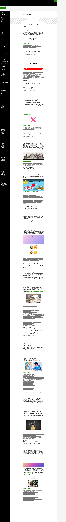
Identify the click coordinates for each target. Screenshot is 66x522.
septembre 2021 (3, 148)
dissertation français (26, 316)
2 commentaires (31, 268)
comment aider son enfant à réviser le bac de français (30, 492)
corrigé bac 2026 (25, 47)
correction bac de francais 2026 (36, 46)
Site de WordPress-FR (3, 48)
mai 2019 (2, 170)
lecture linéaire (26, 167)
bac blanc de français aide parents (37, 490)
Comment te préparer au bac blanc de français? (32, 393)
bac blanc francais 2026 (26, 436)
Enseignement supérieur (4, 22)
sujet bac (24, 75)
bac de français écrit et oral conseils (28, 491)
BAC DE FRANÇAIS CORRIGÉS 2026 (33, 25)
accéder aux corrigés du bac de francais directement (33, 68)
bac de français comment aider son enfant (29, 375)
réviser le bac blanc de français (37, 437)
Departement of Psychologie (4, 82)
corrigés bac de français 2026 (37, 74)
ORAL (2, 34)
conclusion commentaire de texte (28, 380)
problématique (32, 260)
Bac (25, 49)
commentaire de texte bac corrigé (28, 379)
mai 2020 (2, 162)
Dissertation (26, 205)
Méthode (30, 167)
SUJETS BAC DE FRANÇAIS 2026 (31, 52)
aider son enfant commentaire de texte (28, 374)
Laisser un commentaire (31, 27)
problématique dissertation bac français (29, 325)
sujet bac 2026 (29, 75)
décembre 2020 (3, 157)
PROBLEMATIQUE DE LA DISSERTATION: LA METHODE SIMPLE (33, 208)
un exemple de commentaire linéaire (31, 191)
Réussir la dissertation (27, 114)
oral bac (24, 203)
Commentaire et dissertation (6, 1)
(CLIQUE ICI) (33, 239)
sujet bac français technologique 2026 (35, 76)
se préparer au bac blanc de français (28, 438)
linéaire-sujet (39, 202)
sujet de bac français (26, 78)
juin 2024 (2, 133)
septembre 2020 (3, 160)
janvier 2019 (2, 171)
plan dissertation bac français (27, 324)
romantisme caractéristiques (37, 163)
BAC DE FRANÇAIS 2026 (29, 45)
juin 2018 (2, 177)
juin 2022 (2, 142)
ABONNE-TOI (3, 7)
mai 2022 (2, 143)
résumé (2, 36)
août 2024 (2, 131)
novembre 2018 (3, 173)
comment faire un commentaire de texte (28, 376)
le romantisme (25, 163)
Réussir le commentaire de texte (29, 113)
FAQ (1, 5)
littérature (2, 104)
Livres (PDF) (2, 29)
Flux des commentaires (4, 47)
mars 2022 (2, 144)
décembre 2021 (3, 145)
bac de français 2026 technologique (38, 72)
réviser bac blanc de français (27, 437)
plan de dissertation (26, 260)
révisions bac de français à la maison (28, 500)
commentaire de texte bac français (28, 127)
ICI (39, 191)
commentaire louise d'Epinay (27, 46)
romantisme (30, 163)
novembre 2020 (3, 158)
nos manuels (26, 475)
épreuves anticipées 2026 (32, 47)
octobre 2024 (3, 129)
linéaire (35, 202)
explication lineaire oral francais (28, 202)
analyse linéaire (25, 195)
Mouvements (33, 131)
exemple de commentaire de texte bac (28, 381)
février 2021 (2, 155)
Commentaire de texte (27, 131)
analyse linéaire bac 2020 (32, 195)
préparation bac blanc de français (35, 436)
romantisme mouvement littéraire (28, 165)
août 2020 (2, 161)
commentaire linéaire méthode (38, 379)
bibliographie (2, 18)
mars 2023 (2, 135)
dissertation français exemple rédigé (35, 316)
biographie (2, 19)
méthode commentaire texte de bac (28, 383)
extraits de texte (3, 23)
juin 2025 (2, 127)
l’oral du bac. (41, 34)
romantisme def (25, 164)
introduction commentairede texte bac (28, 382)
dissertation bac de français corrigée (28, 313)
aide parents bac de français (27, 490)
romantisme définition (32, 164)
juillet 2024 (2, 132)
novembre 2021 (3, 146)
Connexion (2, 45)
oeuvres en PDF (3, 33)
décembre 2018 (3, 172)
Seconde (2, 37)
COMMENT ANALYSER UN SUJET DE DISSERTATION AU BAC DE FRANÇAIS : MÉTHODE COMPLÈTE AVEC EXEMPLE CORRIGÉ (4, 65)
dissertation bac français (37, 127)
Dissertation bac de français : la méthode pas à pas (33, 265)
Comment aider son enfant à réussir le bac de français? (33, 443)
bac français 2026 (32, 73)
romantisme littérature (39, 164)
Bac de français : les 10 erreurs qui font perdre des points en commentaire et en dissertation (32, 85)
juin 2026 (2, 121)
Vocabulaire (2, 117)
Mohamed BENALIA (3, 75)
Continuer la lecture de (27, 43)
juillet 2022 (2, 141)
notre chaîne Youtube (29, 472)
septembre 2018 (3, 175)
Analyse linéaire (29, 169)
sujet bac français (25, 76)
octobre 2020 (3, 159)
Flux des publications (3, 46)
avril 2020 (2, 163)
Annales (24, 49)
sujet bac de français (35, 75)
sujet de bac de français (40, 77)
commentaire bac (35, 45)
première (25, 80)
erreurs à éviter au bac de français (28, 128)
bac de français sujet (26, 73)
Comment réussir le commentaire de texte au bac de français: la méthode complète (33, 331)
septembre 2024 (3, 130)
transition (37, 260)
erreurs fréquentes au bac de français (28, 129)
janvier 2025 (2, 128)
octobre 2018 (3, 174)
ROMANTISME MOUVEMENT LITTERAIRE (32, 134)
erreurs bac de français (37, 128)
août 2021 (2, 149)
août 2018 (2, 176)
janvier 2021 (2, 156)
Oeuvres (2, 32)
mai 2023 (2, 134)
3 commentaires (31, 211)
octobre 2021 (3, 147)
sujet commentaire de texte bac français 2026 (29, 77)
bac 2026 (24, 45)
